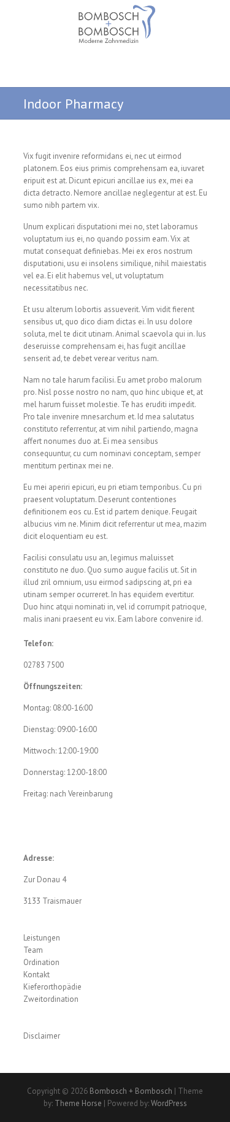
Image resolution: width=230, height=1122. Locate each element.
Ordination (41, 962)
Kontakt (36, 974)
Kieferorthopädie (52, 987)
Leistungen (41, 938)
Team (33, 950)
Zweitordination (51, 999)
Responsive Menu (200, 78)
